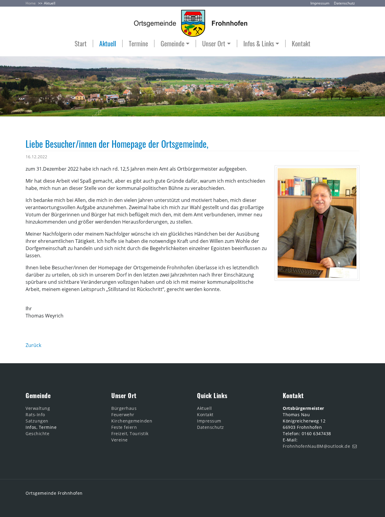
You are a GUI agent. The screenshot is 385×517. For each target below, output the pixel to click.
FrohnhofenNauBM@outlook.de (316, 446)
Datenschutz (344, 3)
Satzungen (37, 421)
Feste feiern (124, 427)
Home (31, 3)
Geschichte (37, 433)
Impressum (319, 3)
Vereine (119, 440)
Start (81, 43)
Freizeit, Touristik (130, 433)
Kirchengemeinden (131, 421)
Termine (138, 43)
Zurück (33, 345)
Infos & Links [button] (258, 43)
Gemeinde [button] (172, 43)
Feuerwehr (122, 414)
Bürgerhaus (124, 408)
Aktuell (49, 3)
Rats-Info (35, 414)
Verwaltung (38, 408)
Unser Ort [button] (213, 43)
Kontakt (301, 43)
